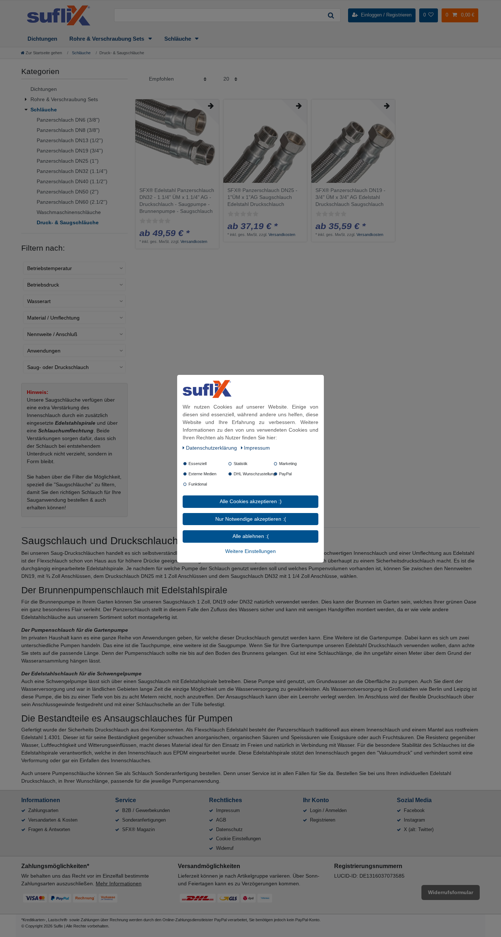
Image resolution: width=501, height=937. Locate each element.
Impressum (228, 810)
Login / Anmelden (328, 810)
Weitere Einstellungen (250, 551)
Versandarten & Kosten (52, 820)
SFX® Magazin (138, 829)
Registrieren (322, 820)
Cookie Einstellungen (238, 838)
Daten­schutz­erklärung (212, 448)
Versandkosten (193, 241)
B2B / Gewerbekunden (146, 810)
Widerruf (225, 848)
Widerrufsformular (450, 892)
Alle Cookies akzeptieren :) (251, 501)
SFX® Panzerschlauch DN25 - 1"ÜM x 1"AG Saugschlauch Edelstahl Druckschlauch (262, 197)
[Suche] (330, 15)
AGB (221, 820)
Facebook (414, 810)
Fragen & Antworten (49, 829)
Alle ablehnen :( (251, 536)
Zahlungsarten (43, 810)
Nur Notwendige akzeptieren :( (250, 518)
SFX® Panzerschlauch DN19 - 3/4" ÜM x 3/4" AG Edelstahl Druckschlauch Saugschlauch (350, 197)
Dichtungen (42, 39)
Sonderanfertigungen (144, 820)
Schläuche (178, 39)
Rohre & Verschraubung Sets (107, 39)
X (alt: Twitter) (419, 829)
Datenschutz (229, 829)
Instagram (414, 820)
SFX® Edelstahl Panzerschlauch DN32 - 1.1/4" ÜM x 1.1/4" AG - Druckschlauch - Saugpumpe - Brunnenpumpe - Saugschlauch (176, 200)
